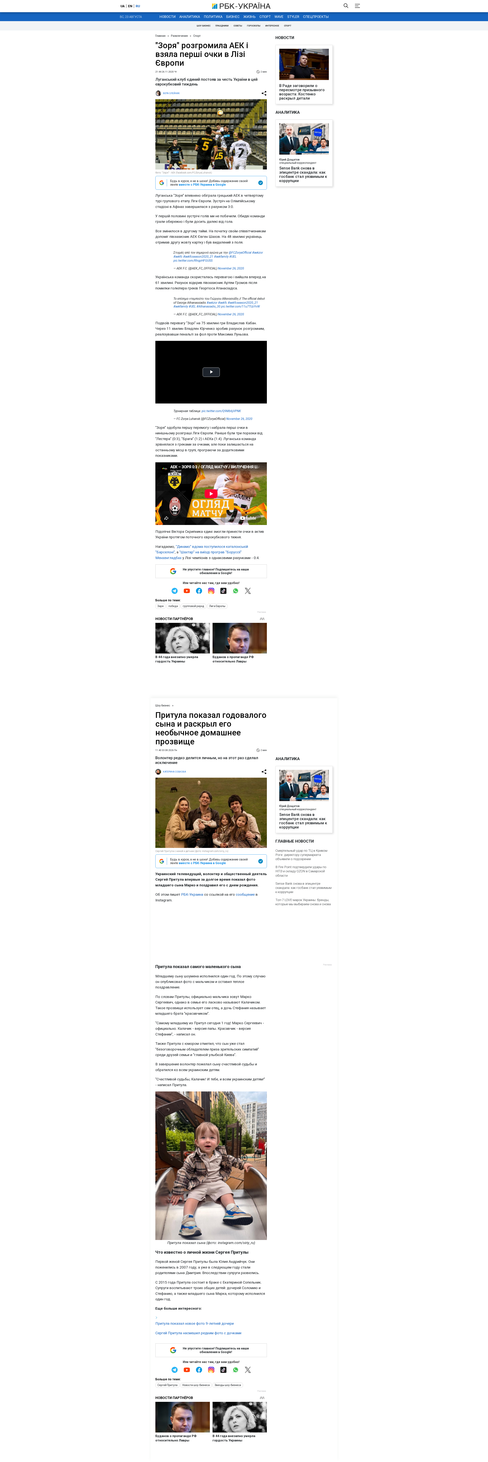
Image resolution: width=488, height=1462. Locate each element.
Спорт (265, 17)
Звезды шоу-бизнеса (228, 1385)
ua (122, 6)
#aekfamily (221, 256)
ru (138, 6)
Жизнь (249, 17)
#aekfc (177, 256)
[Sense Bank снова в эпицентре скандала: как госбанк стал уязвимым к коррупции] (304, 139)
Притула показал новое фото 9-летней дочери (194, 1323)
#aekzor (257, 252)
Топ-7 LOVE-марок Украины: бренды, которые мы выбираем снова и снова (303, 902)
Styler (293, 17)
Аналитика (189, 17)
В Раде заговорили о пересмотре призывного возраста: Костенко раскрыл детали (302, 92)
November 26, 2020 (231, 268)
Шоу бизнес (203, 26)
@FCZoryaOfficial (240, 252)
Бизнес (233, 17)
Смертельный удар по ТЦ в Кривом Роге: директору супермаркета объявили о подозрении (301, 855)
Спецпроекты (316, 17)
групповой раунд (193, 606)
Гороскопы (253, 26)
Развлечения (179, 35)
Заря (160, 606)
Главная (160, 35)
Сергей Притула (167, 1385)
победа (173, 606)
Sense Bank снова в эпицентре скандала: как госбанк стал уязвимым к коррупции (303, 174)
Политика (213, 17)
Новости (168, 17)
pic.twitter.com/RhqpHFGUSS (193, 260)
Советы (238, 26)
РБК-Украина (192, 894)
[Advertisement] (211, 933)
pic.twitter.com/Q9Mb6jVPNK (221, 411)
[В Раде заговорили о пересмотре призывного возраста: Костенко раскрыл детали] (304, 65)
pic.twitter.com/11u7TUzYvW (240, 306)
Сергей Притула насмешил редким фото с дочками (198, 1333)
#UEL (232, 256)
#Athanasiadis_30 (208, 306)
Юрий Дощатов (289, 159)
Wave (278, 17)
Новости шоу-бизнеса (196, 1385)
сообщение (245, 894)
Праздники (222, 26)
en (130, 6)
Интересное (272, 26)
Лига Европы (217, 606)
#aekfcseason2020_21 (198, 256)
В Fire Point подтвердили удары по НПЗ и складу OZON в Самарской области (300, 871)
